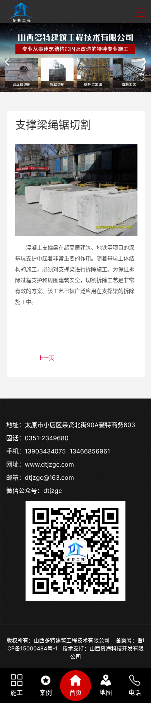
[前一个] (7, 57)
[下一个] (143, 57)
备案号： (126, 640)
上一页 (46, 357)
